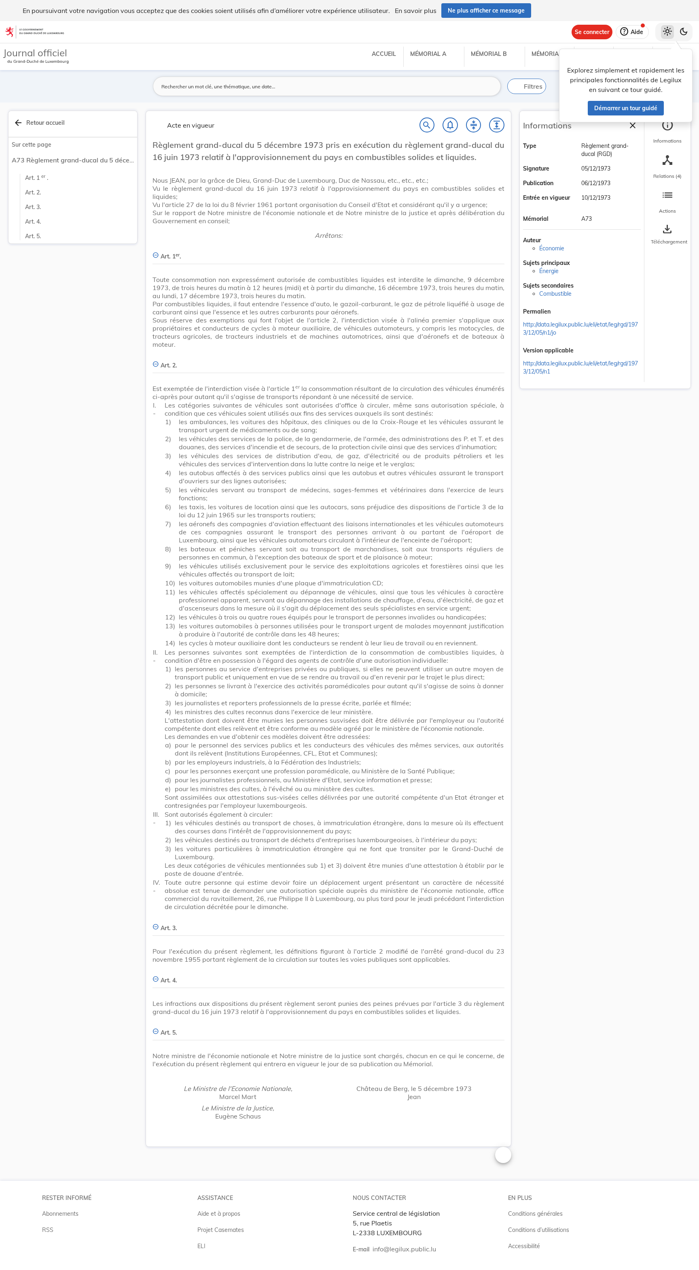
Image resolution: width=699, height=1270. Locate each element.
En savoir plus (415, 10)
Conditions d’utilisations (538, 1230)
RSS (47, 1230)
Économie (551, 248)
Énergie (549, 271)
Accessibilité (524, 1246)
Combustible (555, 293)
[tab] (667, 131)
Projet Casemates (220, 1230)
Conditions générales (535, 1213)
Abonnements (60, 1213)
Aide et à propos (218, 1213)
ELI (201, 1246)
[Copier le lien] (562, 312)
